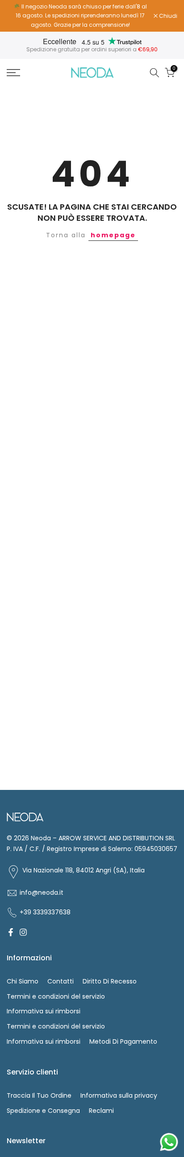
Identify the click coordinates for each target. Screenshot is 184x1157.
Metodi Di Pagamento (123, 1041)
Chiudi (167, 16)
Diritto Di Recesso (110, 981)
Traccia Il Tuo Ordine (39, 1095)
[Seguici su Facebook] (11, 932)
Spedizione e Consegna (43, 1110)
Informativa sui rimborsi (43, 1011)
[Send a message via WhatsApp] (169, 1142)
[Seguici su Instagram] (23, 932)
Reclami (101, 1110)
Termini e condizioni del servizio (56, 996)
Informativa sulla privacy (118, 1095)
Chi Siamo (22, 981)
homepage (113, 235)
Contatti (60, 981)
